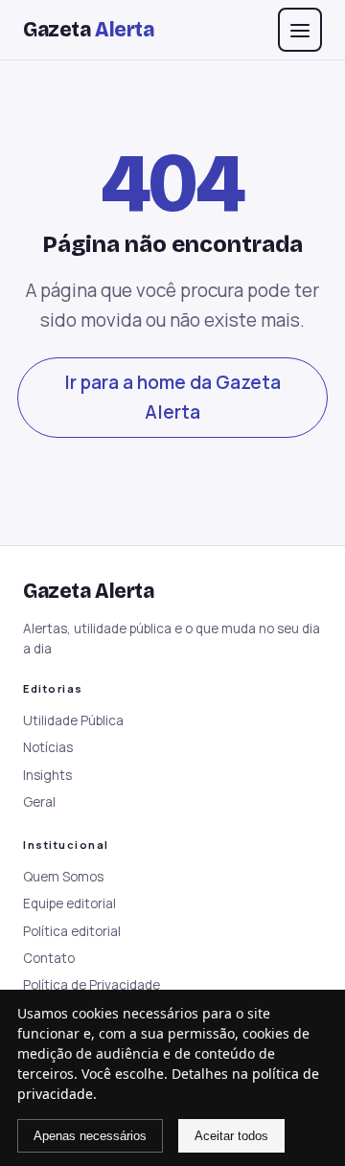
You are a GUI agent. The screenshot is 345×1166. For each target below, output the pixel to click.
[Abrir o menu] (300, 30)
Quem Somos (63, 876)
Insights (47, 775)
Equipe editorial (69, 903)
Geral (39, 802)
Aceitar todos (231, 1136)
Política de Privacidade (91, 985)
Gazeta (88, 29)
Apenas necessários (90, 1136)
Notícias (48, 747)
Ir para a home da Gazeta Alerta (172, 397)
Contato (49, 958)
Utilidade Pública (73, 720)
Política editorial (72, 931)
